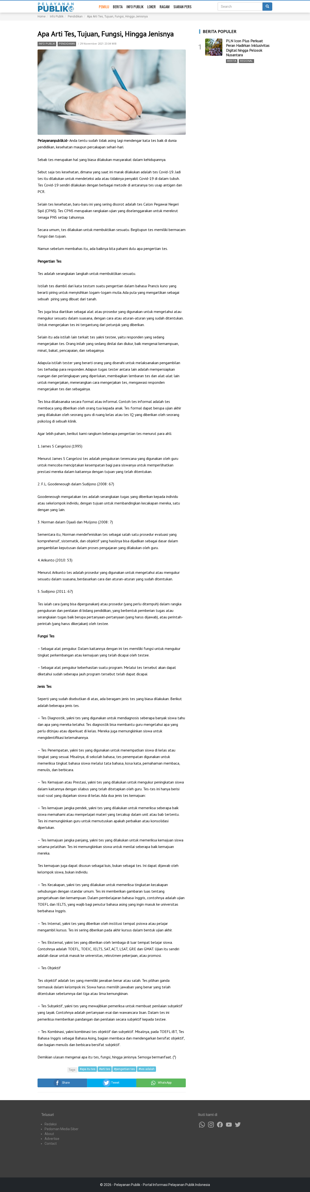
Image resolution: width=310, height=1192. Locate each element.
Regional (246, 61)
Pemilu (104, 6)
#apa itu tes (87, 1069)
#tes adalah (147, 1069)
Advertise (52, 1139)
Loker (151, 6)
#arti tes (104, 1069)
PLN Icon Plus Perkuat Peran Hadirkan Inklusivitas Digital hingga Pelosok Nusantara (248, 47)
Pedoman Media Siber (61, 1129)
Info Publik (134, 6)
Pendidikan (67, 43)
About (49, 1134)
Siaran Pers (182, 6)
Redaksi (51, 1124)
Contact (51, 1143)
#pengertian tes (124, 1069)
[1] (213, 47)
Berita (118, 6)
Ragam (165, 6)
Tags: (72, 1070)
